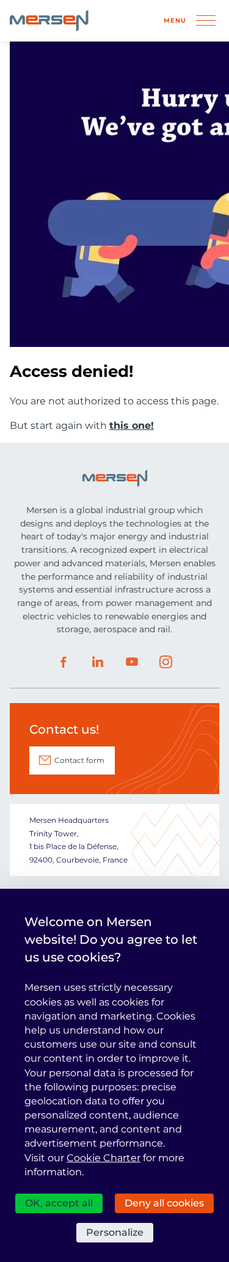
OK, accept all (59, 1203)
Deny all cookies (164, 1203)
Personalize (115, 1232)
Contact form (79, 760)
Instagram (166, 662)
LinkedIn (97, 662)
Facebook (63, 662)
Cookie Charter (103, 1158)
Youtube (132, 662)
